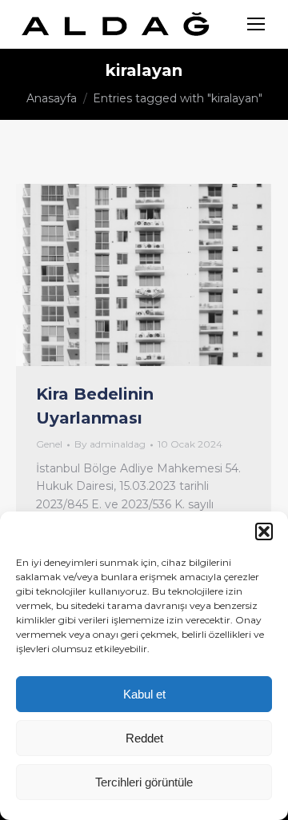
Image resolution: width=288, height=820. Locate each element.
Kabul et (144, 694)
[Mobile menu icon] (256, 24)
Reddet (144, 738)
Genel (49, 444)
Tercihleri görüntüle (144, 782)
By (110, 444)
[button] (264, 531)
